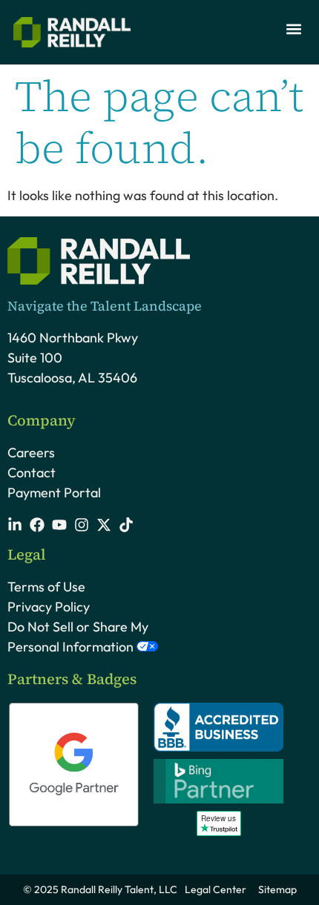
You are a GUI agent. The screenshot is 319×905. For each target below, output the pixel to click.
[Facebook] (37, 524)
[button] (293, 28)
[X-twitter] (103, 524)
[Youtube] (59, 524)
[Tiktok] (126, 524)
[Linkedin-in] (14, 524)
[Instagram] (81, 524)
